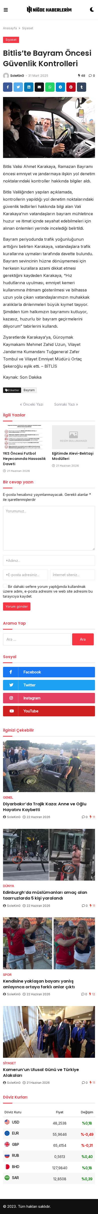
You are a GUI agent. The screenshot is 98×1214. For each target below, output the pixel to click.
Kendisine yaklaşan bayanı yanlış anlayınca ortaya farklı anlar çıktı (39, 984)
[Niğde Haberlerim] (49, 9)
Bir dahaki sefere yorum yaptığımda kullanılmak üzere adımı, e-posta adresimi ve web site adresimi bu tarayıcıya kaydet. (48, 591)
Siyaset (27, 28)
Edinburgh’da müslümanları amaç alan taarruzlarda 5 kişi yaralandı (45, 895)
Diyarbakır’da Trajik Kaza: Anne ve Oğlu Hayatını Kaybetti (44, 807)
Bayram (29, 390)
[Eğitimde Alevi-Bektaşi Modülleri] (73, 437)
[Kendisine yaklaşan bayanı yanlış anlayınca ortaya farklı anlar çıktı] (49, 943)
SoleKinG (17, 75)
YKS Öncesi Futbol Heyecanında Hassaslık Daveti (24, 458)
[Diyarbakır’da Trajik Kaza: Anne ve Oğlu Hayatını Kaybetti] (49, 766)
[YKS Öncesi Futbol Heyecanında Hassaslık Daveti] (24, 437)
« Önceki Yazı (31, 404)
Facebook (32, 672)
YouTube (30, 711)
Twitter (29, 685)
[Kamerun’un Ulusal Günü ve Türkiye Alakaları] (49, 1032)
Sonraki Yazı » (66, 404)
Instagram (31, 698)
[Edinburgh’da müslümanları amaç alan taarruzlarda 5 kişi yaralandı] (49, 855)
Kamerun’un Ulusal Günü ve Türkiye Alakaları (41, 1072)
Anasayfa (10, 28)
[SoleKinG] (6, 76)
